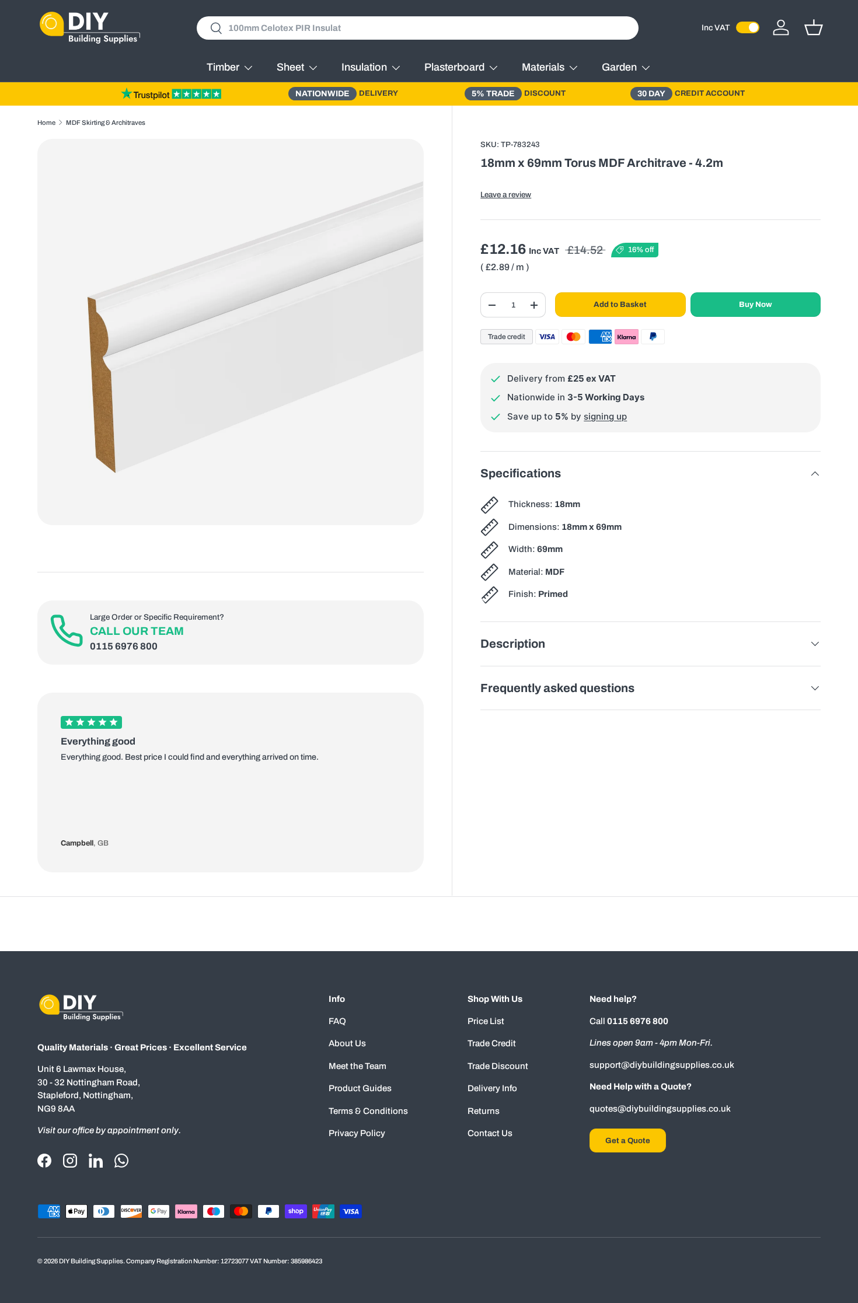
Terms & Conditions (368, 1111)
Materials (543, 67)
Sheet (290, 67)
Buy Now (755, 304)
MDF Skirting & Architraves (105, 122)
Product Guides (360, 1088)
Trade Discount (498, 1066)
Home (46, 122)
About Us (347, 1043)
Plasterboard (454, 67)
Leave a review (505, 194)
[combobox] (418, 28)
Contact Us (490, 1133)
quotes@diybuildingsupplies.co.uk (660, 1108)
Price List (486, 1021)
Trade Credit (492, 1043)
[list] (230, 332)
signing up (605, 416)
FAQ (337, 1021)
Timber (223, 67)
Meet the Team (357, 1066)
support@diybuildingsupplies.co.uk (662, 1065)
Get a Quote (627, 1140)
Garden (619, 67)
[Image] (171, 93)
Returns (484, 1111)
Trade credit (506, 337)
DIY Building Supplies (91, 1260)
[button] (813, 27)
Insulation (364, 67)
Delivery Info (492, 1088)
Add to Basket (620, 304)
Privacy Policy (357, 1133)
